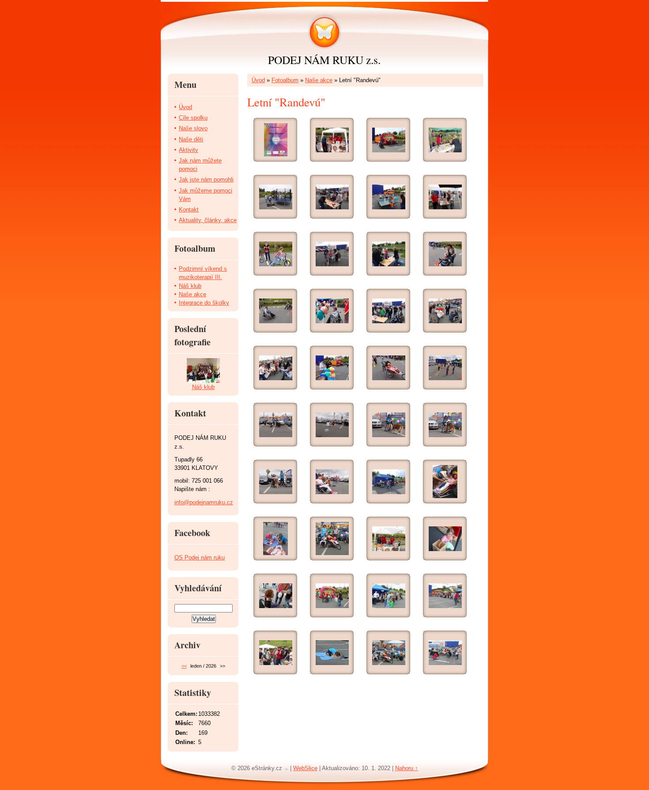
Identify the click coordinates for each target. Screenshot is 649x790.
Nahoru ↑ (406, 768)
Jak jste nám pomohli (206, 179)
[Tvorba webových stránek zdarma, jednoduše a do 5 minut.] (287, 769)
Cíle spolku (193, 117)
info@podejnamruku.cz (203, 502)
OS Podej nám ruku (199, 557)
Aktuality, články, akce (208, 220)
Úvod (258, 80)
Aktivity (188, 150)
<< (184, 666)
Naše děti (191, 139)
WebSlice (305, 768)
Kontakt (189, 209)
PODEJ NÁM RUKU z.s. (324, 59)
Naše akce (318, 80)
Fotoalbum (285, 80)
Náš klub (190, 286)
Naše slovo (193, 128)
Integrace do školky (204, 302)
